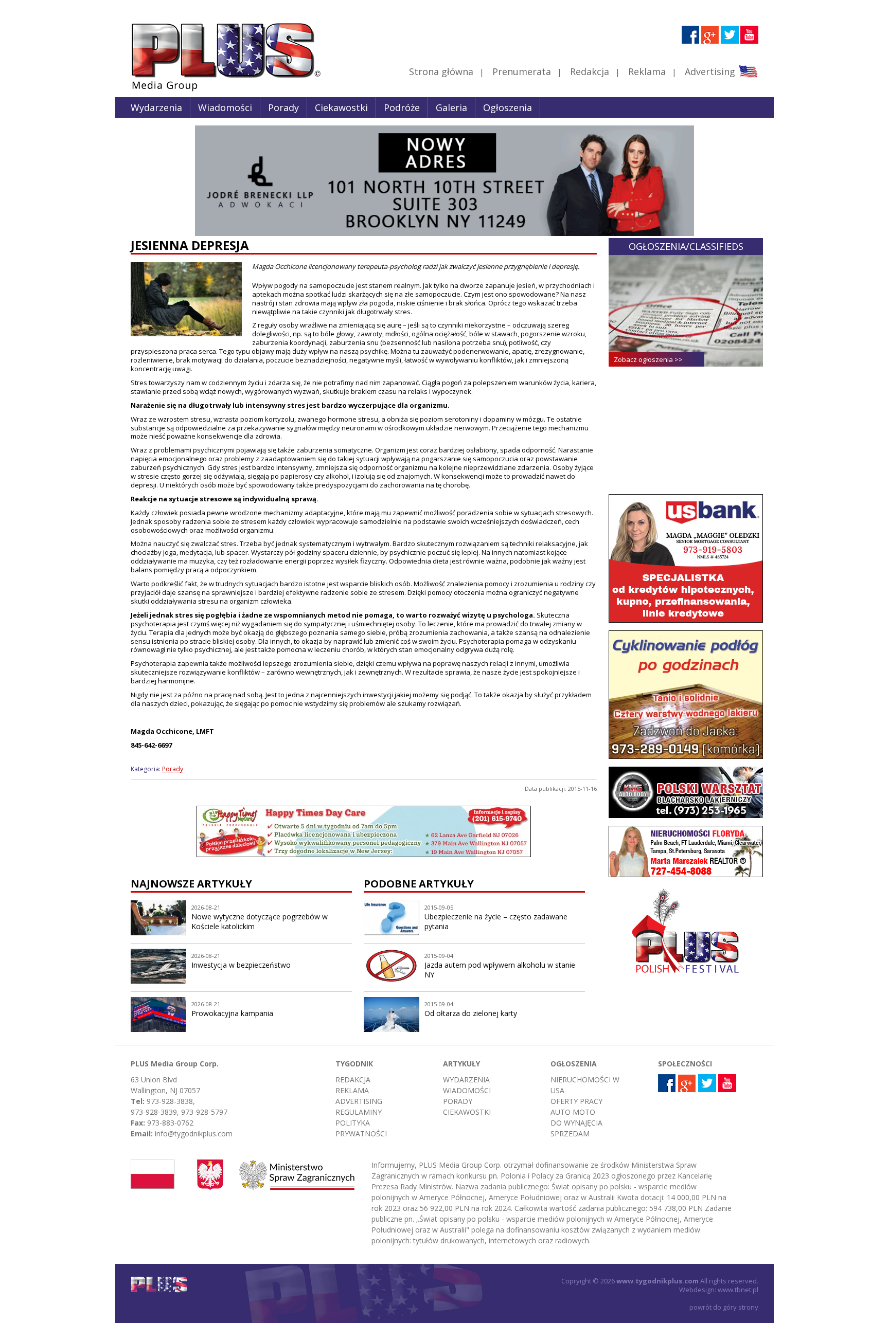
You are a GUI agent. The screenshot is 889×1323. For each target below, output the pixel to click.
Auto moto (572, 1112)
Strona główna (441, 71)
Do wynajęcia (576, 1123)
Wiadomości (225, 107)
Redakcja (589, 71)
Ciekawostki (341, 107)
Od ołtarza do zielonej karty (470, 1013)
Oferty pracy (576, 1101)
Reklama (647, 71)
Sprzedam (570, 1133)
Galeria (451, 107)
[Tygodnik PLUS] (218, 90)
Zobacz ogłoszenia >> (648, 359)
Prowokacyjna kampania (232, 1013)
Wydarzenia (156, 107)
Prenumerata (521, 71)
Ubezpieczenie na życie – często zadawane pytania (495, 921)
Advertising (710, 71)
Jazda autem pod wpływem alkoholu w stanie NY (499, 970)
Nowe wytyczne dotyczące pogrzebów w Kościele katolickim (259, 921)
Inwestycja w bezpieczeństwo (241, 965)
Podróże (402, 107)
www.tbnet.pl (738, 1289)
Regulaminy (358, 1112)
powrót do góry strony (723, 1307)
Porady (283, 107)
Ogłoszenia (507, 107)
